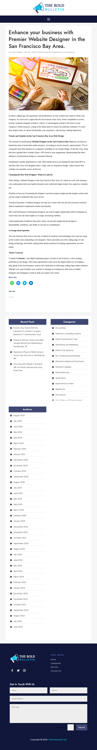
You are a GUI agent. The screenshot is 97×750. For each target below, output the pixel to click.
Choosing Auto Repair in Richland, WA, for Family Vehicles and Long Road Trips (28, 367)
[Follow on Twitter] (18, 670)
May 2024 (18, 566)
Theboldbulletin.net (57, 739)
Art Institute (60, 395)
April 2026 (18, 438)
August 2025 (19, 482)
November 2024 (21, 532)
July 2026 (18, 421)
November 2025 (21, 465)
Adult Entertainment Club (66, 339)
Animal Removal (62, 372)
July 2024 (18, 554)
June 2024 (18, 560)
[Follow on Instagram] (24, 670)
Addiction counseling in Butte (68, 333)
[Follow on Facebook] (12, 670)
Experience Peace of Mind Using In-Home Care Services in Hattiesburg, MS (29, 355)
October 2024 (20, 538)
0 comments (69, 52)
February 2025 (20, 515)
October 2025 (20, 471)
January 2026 (19, 454)
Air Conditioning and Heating (67, 356)
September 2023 (21, 610)
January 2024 (19, 588)
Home (53, 660)
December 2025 (21, 460)
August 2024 (19, 549)
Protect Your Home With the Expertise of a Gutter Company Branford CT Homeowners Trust (27, 331)
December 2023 (21, 593)
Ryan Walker (17, 52)
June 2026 (18, 426)
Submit (81, 727)
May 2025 (18, 499)
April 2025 (18, 504)
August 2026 (19, 415)
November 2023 (21, 599)
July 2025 (18, 488)
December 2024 (21, 527)
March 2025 (19, 510)
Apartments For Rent (64, 383)
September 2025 (21, 477)
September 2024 (21, 543)
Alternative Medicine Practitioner (69, 361)
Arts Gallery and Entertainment (68, 400)
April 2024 (18, 571)
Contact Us (56, 671)
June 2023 (18, 627)
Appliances (60, 389)
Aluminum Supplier (63, 367)
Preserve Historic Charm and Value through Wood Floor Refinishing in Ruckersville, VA (29, 343)
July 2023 (18, 621)
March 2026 (19, 443)
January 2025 (19, 521)
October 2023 (20, 605)
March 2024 (19, 577)
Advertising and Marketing (50, 52)
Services (54, 667)
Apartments (60, 378)
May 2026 (18, 432)
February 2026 (20, 449)
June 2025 (18, 493)
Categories (56, 663)
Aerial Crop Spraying (64, 350)
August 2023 (19, 616)
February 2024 (20, 582)
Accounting (60, 328)
